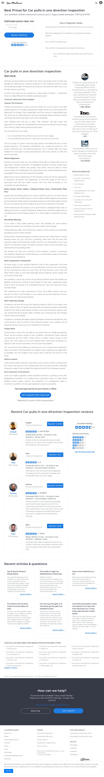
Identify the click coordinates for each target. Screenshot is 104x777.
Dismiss (8, 771)
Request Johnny (55, 485)
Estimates (8, 752)
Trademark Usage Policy (46, 743)
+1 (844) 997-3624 (42, 705)
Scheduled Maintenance (13, 756)
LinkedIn (73, 748)
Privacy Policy (42, 740)
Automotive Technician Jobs (80, 733)
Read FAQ (35, 711)
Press (6, 736)
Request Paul (55, 455)
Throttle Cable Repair (82, 196)
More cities (10, 668)
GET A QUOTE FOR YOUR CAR (35, 395)
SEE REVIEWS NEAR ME (85, 452)
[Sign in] (100, 2)
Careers (7, 743)
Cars (6, 749)
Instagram (74, 754)
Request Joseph (55, 424)
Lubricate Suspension (82, 205)
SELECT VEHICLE (19, 35)
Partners (7, 759)
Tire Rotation (79, 184)
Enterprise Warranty (44, 736)
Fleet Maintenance (11, 740)
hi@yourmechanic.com (59, 705)
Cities (6, 746)
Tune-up (77, 187)
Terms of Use (42, 746)
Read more (25, 595)
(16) (26, 45)
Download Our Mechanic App (81, 736)
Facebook (73, 745)
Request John (55, 526)
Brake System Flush (81, 175)
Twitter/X (73, 751)
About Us (7, 733)
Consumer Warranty (45, 733)
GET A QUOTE (68, 711)
